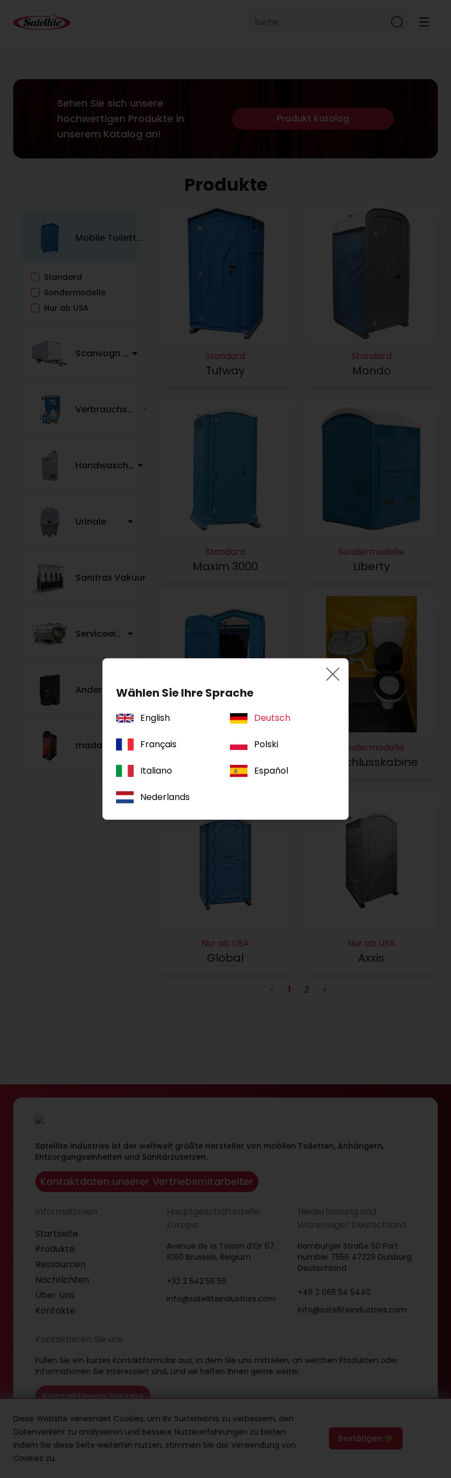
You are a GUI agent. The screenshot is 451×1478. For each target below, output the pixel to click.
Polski (266, 744)
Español (271, 770)
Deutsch (272, 718)
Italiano (156, 770)
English (155, 718)
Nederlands (165, 797)
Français (158, 744)
